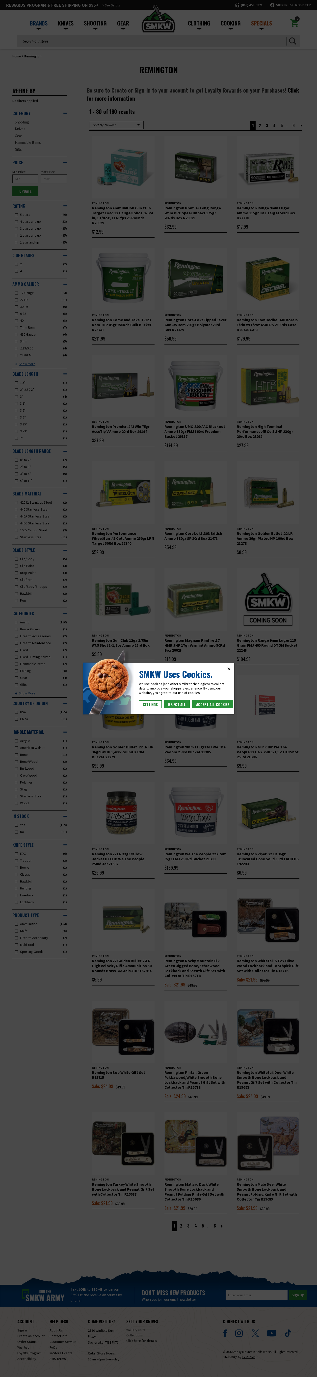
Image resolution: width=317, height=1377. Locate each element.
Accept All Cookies (212, 704)
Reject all (177, 704)
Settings (150, 704)
